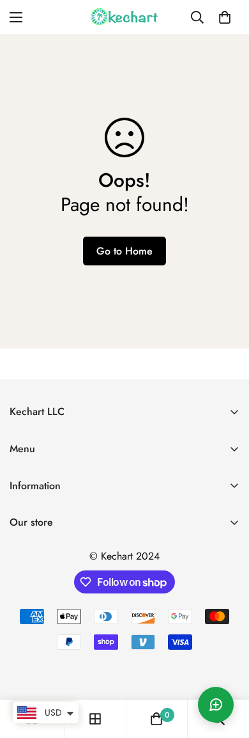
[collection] (95, 718)
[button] (224, 17)
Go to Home (124, 251)
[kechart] (124, 17)
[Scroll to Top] (226, 670)
